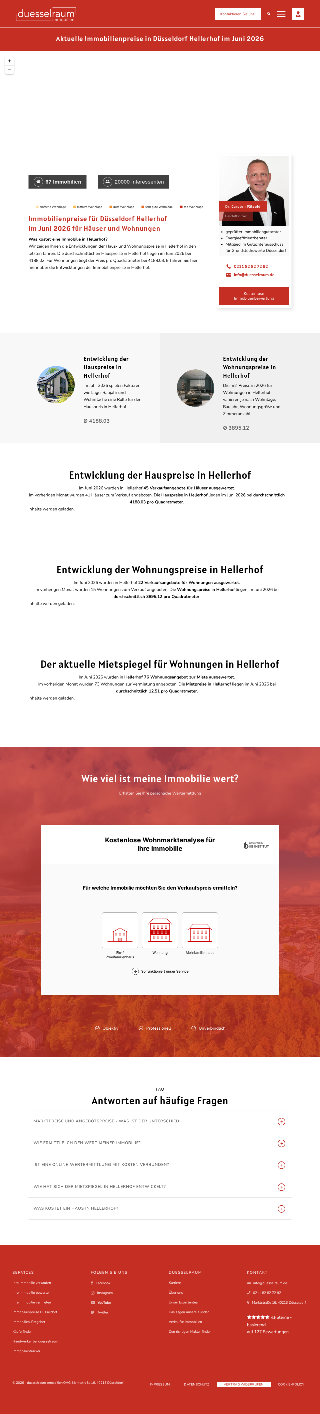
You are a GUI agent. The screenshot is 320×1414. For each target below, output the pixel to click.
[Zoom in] (9, 60)
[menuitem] (238, 14)
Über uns (176, 1292)
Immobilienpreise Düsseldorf (34, 1312)
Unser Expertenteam (184, 1302)
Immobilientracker (26, 1351)
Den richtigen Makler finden (190, 1331)
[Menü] (281, 14)
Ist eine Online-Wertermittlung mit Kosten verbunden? (101, 1164)
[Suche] (269, 14)
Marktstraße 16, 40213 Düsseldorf (279, 1302)
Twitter (102, 1312)
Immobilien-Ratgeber (28, 1321)
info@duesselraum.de (254, 275)
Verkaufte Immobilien (185, 1321)
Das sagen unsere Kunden (189, 1312)
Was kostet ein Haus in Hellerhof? (76, 1208)
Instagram (105, 1292)
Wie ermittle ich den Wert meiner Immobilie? (87, 1143)
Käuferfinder (22, 1331)
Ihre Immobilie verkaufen (31, 1282)
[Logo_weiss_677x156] (46, 14)
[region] (160, 132)
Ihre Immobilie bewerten (31, 1292)
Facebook (103, 1283)
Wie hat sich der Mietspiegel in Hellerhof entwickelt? (100, 1186)
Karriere (175, 1282)
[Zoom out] (9, 69)
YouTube (104, 1302)
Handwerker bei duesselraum (35, 1341)
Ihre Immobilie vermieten (31, 1302)
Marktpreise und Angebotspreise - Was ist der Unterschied (106, 1121)
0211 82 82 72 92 (251, 266)
